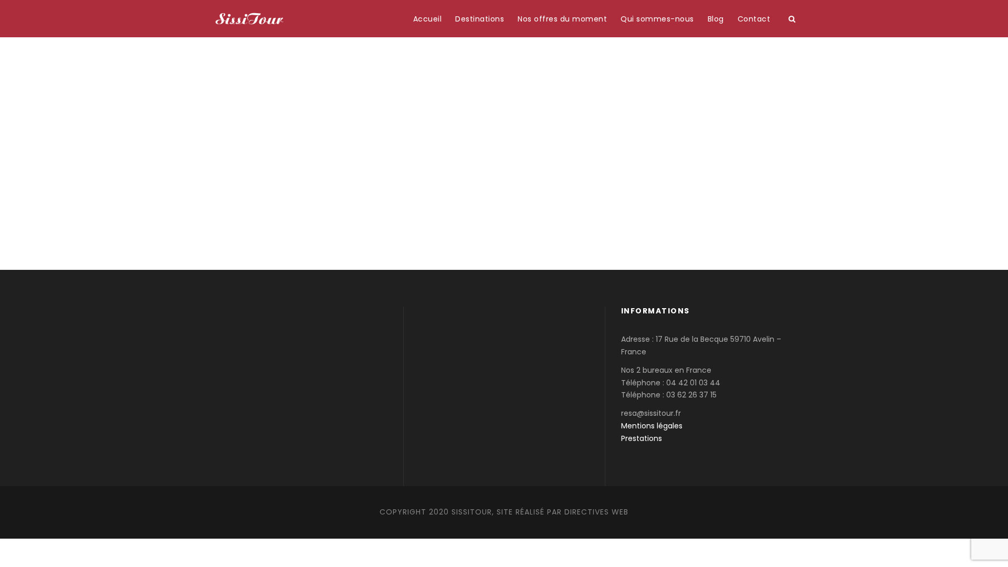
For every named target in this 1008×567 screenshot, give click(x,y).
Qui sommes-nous (657, 19)
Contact (754, 19)
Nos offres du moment (562, 19)
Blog (716, 19)
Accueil (427, 19)
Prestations (641, 438)
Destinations (479, 19)
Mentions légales (651, 426)
